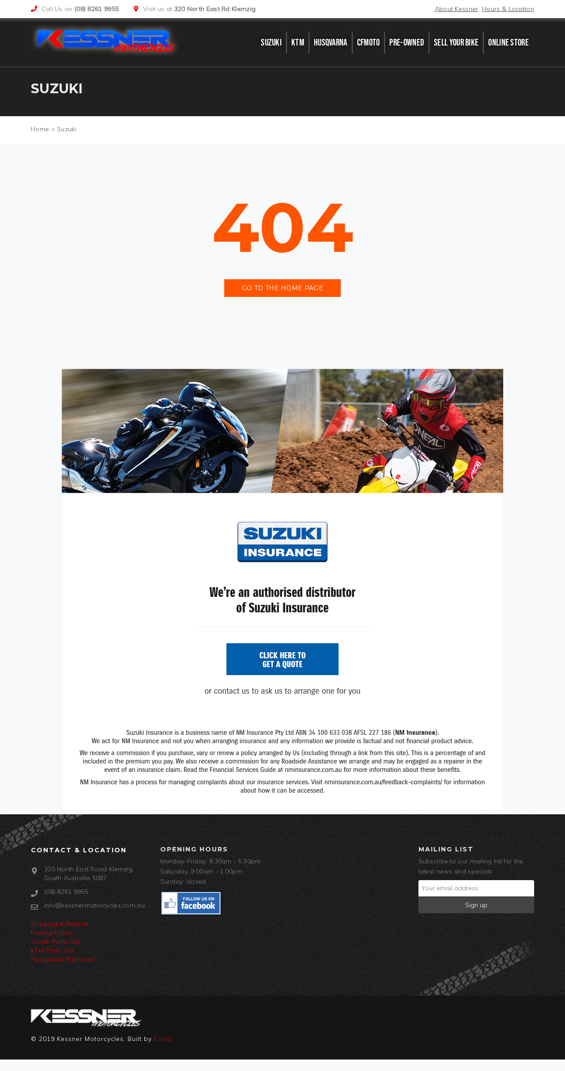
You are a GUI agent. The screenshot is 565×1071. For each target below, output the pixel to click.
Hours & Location (508, 9)
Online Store (508, 42)
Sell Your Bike (456, 42)
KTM (297, 42)
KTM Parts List (52, 950)
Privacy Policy (51, 933)
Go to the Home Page (282, 288)
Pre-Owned (406, 42)
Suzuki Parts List (55, 942)
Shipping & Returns (59, 924)
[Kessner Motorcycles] (107, 40)
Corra (163, 1039)
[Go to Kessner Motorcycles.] (40, 129)
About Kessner (456, 9)
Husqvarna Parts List (62, 959)
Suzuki (271, 42)
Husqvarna (330, 42)
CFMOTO (368, 42)
